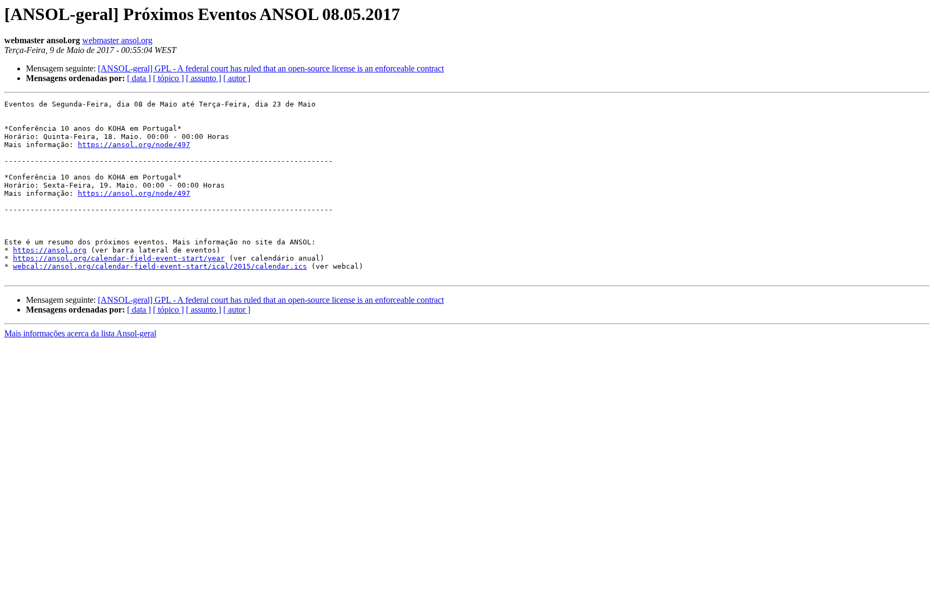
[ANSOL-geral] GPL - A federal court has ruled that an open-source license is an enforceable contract (271, 68)
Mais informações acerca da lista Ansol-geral (80, 333)
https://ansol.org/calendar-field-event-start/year (119, 258)
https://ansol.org (49, 250)
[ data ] (139, 78)
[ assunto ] (203, 78)
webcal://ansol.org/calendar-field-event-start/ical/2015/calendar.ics (160, 266)
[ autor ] (236, 78)
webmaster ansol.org (117, 40)
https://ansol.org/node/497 (134, 145)
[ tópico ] (168, 78)
